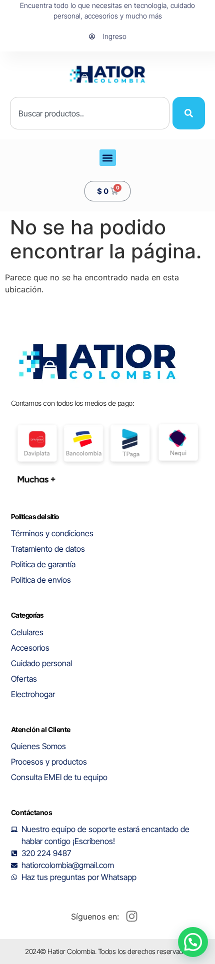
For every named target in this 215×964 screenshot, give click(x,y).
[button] (108, 157)
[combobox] (90, 113)
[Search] (188, 113)
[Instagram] (131, 916)
